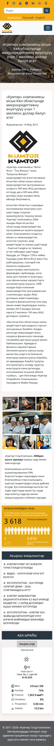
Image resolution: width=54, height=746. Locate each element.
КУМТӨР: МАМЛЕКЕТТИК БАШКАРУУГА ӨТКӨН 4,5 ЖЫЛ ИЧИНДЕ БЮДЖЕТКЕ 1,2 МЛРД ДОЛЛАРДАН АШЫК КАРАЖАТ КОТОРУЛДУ (26, 601)
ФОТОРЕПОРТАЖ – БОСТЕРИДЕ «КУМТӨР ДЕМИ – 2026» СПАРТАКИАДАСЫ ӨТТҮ (23, 586)
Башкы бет (19, 69)
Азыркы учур (27, 644)
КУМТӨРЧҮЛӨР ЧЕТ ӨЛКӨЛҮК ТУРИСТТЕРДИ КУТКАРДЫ (22, 566)
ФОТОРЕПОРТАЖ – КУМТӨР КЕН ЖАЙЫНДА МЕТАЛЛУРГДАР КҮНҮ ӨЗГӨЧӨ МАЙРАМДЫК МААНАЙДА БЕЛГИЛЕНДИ (24, 618)
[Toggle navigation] (48, 28)
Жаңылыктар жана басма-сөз (27, 73)
